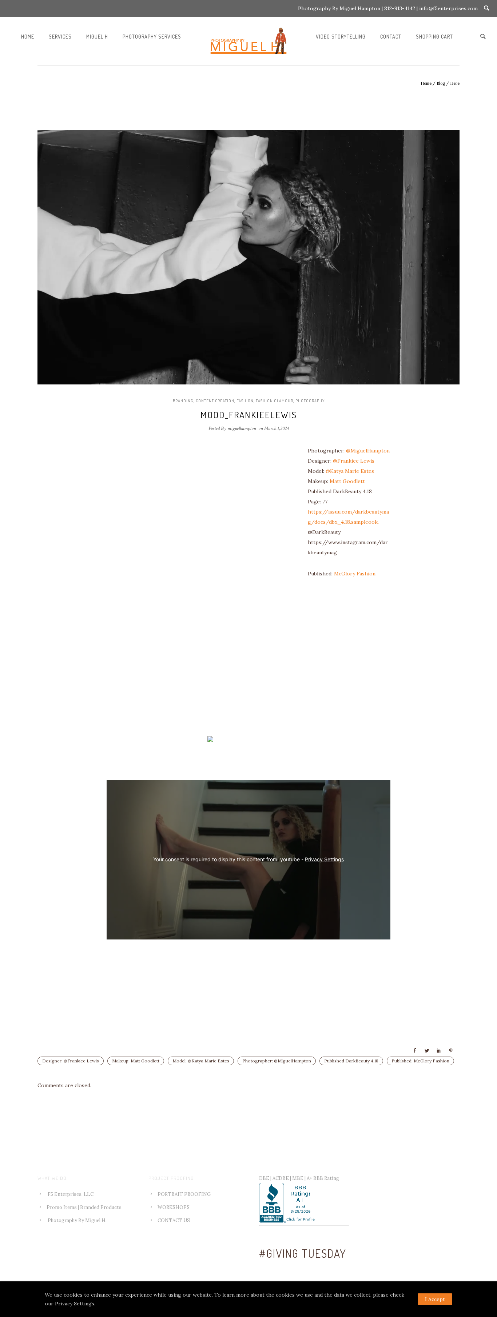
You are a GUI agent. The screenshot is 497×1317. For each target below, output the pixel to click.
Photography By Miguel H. (77, 1220)
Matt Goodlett (347, 481)
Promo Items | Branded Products (84, 1207)
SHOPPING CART (434, 36)
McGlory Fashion (354, 573)
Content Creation (215, 400)
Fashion (245, 400)
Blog (441, 83)
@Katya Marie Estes (350, 471)
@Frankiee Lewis (353, 461)
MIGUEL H (97, 36)
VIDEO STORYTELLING (341, 36)
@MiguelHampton (368, 450)
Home (27, 36)
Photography (310, 400)
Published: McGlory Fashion (420, 1060)
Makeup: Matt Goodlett (135, 1060)
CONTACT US (174, 1220)
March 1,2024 (276, 428)
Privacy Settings (324, 859)
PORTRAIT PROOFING (184, 1194)
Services (60, 36)
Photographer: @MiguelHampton (276, 1060)
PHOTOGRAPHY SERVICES (152, 36)
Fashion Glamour (274, 400)
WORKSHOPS (174, 1207)
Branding (183, 400)
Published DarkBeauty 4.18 (351, 1060)
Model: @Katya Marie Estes (200, 1060)
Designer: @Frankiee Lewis (70, 1060)
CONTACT (390, 36)
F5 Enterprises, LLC (71, 1194)
